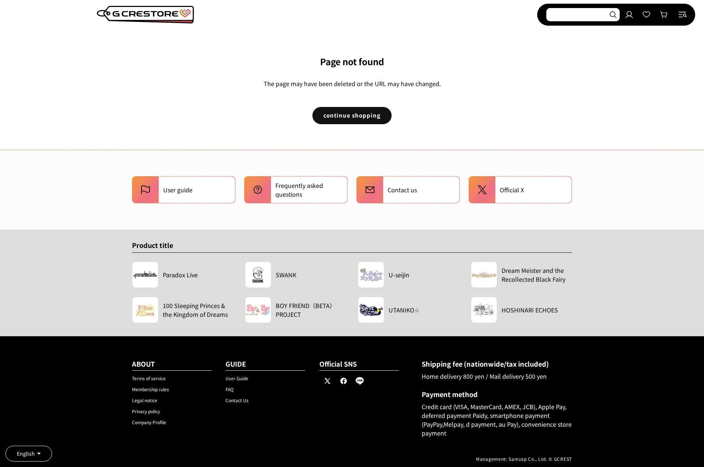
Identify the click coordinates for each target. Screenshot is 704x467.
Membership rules (150, 389)
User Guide (236, 378)
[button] (683, 15)
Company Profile (149, 422)
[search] (613, 14)
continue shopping (352, 115)
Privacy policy (146, 411)
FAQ (229, 389)
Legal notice (144, 400)
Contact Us (237, 400)
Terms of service (149, 378)
